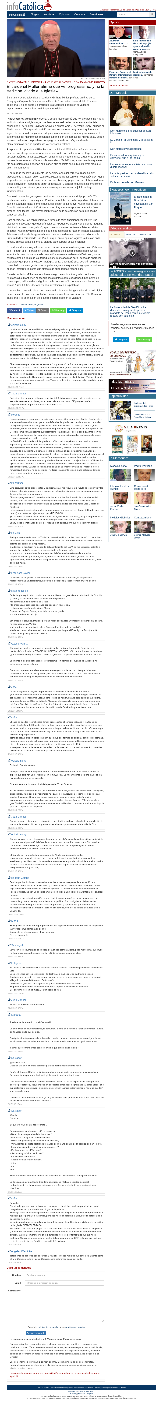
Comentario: (14, 1290)
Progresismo (39, 304)
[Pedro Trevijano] (144, 475)
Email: (18, 1283)
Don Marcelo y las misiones (126, 149)
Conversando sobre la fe (141, 487)
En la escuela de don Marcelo (127, 182)
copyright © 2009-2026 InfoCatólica (81, 1391)
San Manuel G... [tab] (117, 234)
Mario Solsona (118, 466)
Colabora (79, 14)
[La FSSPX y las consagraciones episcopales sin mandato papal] (132, 290)
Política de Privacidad (76, 1387)
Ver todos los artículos (119, 85)
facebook (81, 1393)
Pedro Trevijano (143, 466)
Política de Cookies (92, 1387)
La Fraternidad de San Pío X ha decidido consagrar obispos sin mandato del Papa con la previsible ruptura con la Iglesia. (130, 311)
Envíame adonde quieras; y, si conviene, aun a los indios (127, 156)
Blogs (34, 14)
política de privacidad (48, 1327)
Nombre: (16, 1275)
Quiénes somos (43, 1387)
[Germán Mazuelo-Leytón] (144, 526)
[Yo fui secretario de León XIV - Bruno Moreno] (132, 363)
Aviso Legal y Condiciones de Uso (113, 1387)
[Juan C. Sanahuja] (120, 526)
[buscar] (152, 14)
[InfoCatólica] (29, 5)
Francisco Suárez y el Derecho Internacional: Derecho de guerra (120, 75)
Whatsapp (59, 310)
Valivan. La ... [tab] (131, 234)
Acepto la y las (56, 1327)
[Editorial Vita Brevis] (132, 438)
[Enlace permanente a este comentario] (9, 325)
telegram (90, 1393)
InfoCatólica (16, 14)
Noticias (48, 14)
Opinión (63, 14)
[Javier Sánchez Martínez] (120, 498)
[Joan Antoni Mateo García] (144, 498)
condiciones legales (75, 1327)
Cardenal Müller (26, 304)
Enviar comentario (36, 1333)
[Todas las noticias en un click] (132, 385)
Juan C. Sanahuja (118, 535)
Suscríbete (96, 14)
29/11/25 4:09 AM (14, 113)
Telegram (76, 310)
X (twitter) (73, 1393)
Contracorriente (143, 517)
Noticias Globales (120, 517)
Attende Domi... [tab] (146, 234)
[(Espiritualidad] (120, 409)
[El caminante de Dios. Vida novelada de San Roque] (120, 208)
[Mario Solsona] (120, 475)
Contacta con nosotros (58, 1387)
